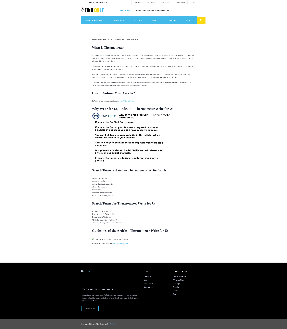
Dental (172, 20)
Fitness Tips (118, 20)
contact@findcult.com (126, 101)
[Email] (203, 2)
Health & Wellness (93, 20)
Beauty (155, 20)
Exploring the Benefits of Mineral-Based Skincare (152, 10)
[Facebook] (189, 2)
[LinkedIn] (199, 2)
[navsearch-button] (201, 20)
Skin (188, 20)
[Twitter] (194, 2)
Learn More (90, 308)
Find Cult (113, 324)
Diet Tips (138, 20)
